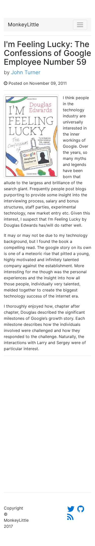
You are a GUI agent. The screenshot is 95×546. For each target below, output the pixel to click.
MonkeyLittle (23, 25)
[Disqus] (47, 423)
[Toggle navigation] (80, 25)
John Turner (25, 72)
